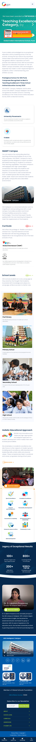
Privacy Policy (14, 733)
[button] (32, 4)
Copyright (22, 733)
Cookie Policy (13, 735)
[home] (5, 4)
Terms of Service (22, 735)
